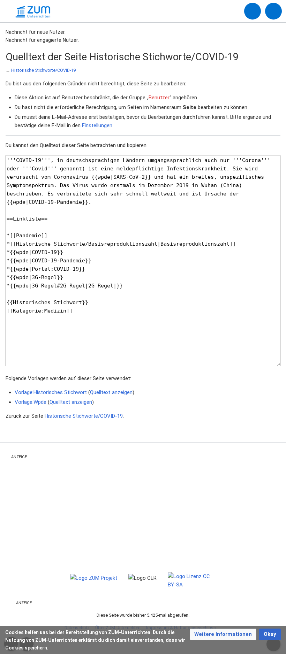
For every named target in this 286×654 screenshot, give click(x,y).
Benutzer (159, 97)
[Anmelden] (252, 11)
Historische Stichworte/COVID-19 (43, 70)
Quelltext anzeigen (111, 392)
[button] (223, 634)
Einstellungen (97, 125)
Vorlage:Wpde (30, 402)
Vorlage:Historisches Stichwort (51, 392)
